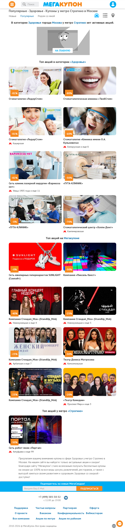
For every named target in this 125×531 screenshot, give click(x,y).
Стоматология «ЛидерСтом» (26, 98)
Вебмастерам (94, 513)
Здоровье (34, 22)
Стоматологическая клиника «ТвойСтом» (87, 98)
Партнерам (70, 507)
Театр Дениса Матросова (78, 359)
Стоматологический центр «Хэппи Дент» (88, 227)
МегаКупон (62, 4)
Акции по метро (45, 518)
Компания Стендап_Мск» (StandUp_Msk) (33, 319)
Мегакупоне (71, 238)
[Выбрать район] (105, 15)
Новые (12, 16)
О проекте (21, 513)
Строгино (80, 22)
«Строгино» (75, 411)
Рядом (46, 16)
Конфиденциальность (70, 513)
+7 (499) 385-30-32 (49, 496)
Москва (57, 22)
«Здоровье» (78, 62)
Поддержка (21, 507)
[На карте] (113, 15)
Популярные (27, 16)
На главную (62, 50)
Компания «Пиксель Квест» (79, 275)
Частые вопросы (45, 507)
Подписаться (89, 488)
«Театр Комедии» (74, 400)
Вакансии (45, 513)
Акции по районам (70, 518)
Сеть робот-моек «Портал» (25, 447)
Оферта (94, 507)
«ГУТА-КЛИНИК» (73, 183)
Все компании (21, 518)
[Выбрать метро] (96, 15)
